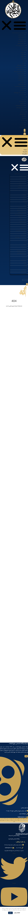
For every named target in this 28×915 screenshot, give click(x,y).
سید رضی (23, 48)
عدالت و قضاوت (21, 76)
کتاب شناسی (21, 94)
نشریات (22, 99)
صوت (23, 118)
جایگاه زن (22, 82)
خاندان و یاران (21, 39)
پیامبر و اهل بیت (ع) (20, 67)
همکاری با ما (21, 127)
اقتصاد (23, 88)
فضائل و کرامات (21, 37)
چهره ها (23, 50)
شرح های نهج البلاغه (20, 107)
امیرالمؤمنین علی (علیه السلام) (18, 33)
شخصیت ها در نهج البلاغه (19, 92)
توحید (23, 63)
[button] (13, 25)
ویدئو (23, 116)
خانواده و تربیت (21, 80)
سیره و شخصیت (21, 35)
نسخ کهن (22, 103)
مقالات (23, 61)
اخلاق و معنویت (21, 78)
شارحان (22, 54)
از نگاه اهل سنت (21, 41)
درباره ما (22, 123)
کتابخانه (23, 97)
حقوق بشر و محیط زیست (19, 86)
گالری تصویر (22, 114)
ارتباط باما (23, 120)
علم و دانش (22, 90)
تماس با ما (22, 125)
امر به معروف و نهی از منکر (19, 71)
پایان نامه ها (21, 101)
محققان (22, 56)
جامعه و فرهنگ (21, 84)
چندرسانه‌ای (22, 112)
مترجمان (22, 52)
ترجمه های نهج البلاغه (20, 45)
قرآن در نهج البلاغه (20, 65)
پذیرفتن (10, 912)
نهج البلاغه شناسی (20, 69)
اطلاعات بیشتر (17, 913)
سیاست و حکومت (20, 73)
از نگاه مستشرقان (21, 43)
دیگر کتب (22, 109)
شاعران (23, 58)
